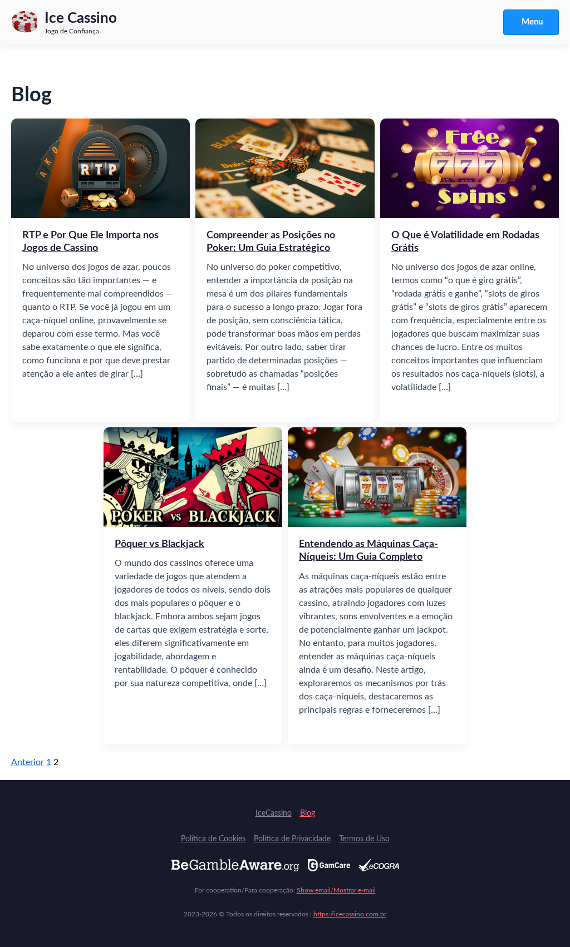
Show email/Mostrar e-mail (336, 890)
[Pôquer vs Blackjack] (193, 476)
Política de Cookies (213, 839)
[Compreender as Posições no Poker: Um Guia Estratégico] (284, 168)
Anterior (27, 762)
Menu (532, 22)
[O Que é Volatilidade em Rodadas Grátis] (469, 168)
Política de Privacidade (292, 839)
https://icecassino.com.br (349, 914)
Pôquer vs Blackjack (159, 544)
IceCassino (273, 813)
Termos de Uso (364, 839)
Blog (307, 813)
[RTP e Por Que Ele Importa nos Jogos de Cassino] (100, 168)
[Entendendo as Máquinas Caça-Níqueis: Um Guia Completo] (377, 476)
